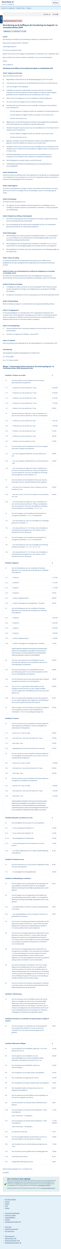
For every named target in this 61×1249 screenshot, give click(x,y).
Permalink (46, 14)
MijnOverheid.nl (9, 1236)
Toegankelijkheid (10, 1217)
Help (6, 1206)
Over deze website (10, 1199)
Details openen (1, 19)
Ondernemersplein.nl (11, 1241)
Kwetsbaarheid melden (12, 1222)
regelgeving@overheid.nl (48, 1188)
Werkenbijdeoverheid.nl (12, 1243)
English (7, 1204)
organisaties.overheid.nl (44, 1185)
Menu (56, 3)
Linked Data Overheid (11, 1229)
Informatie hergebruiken (12, 1213)
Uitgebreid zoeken (20, 8)
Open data (8, 1227)
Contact (7, 1202)
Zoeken (7, 1208)
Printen (54, 14)
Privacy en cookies (10, 1215)
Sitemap (7, 1220)
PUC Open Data (9, 1231)
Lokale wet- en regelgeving (7, 8)
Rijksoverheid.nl (9, 1238)
